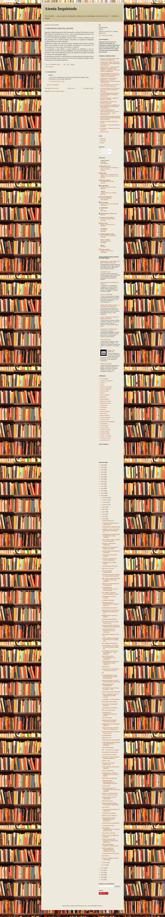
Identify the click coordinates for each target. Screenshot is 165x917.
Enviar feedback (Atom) (58, 91)
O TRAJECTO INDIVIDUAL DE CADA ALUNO (110, 523)
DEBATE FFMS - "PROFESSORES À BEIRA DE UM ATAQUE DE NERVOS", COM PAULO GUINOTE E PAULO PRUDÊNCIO (109, 69)
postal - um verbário (105, 436)
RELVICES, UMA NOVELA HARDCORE (109, 544)
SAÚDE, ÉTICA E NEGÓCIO (109, 815)
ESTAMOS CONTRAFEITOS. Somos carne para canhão (110, 794)
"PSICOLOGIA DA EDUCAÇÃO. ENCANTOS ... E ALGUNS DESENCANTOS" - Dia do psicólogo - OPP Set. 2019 (110, 80)
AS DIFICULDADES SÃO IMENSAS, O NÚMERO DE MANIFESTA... (110, 841)
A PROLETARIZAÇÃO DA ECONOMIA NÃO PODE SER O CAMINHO (111, 789)
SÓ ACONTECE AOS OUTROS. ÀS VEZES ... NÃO (110, 688)
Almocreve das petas (106, 387)
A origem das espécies (106, 380)
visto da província (105, 440)
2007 (102, 879)
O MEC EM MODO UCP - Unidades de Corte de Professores (109, 630)
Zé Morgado (104, 27)
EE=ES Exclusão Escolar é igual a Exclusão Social (111, 732)
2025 (102, 467)
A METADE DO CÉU (107, 801)
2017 (102, 486)
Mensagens (104, 149)
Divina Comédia (105, 239)
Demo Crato (104, 223)
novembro (105, 500)
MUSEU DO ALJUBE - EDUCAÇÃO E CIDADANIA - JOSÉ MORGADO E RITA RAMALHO (110, 63)
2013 (102, 495)
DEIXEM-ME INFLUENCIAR (109, 778)
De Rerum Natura (106, 180)
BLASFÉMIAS (104, 185)
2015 (102, 491)
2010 (102, 872)
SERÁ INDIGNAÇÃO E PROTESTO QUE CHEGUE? (110, 845)
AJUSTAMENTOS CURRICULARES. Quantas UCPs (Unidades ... (110, 589)
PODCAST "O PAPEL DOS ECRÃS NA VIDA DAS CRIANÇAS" (109, 59)
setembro (105, 504)
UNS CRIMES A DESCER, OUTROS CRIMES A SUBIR (110, 593)
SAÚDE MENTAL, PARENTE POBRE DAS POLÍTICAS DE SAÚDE (110, 774)
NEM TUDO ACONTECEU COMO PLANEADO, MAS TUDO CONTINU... (111, 580)
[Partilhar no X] (70, 64)
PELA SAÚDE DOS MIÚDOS (109, 643)
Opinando (51, 66)
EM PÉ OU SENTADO (108, 770)
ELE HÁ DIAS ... (106, 807)
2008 (102, 877)
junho (104, 511)
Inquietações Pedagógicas (107, 421)
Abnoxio (102, 382)
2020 (102, 479)
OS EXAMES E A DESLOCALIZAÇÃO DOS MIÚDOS (109, 714)
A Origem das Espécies (107, 217)
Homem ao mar (104, 419)
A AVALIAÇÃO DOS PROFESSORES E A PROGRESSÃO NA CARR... (110, 782)
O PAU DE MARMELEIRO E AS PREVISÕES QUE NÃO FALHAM (110, 695)
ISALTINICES (105, 855)
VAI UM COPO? (106, 786)
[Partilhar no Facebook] (72, 64)
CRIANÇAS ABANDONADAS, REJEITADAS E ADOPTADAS (110, 804)
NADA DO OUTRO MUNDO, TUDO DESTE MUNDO (109, 721)
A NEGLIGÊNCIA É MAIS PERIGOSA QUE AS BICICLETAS (108, 819)
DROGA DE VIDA (106, 737)
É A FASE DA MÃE (107, 717)
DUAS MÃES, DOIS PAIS (108, 833)
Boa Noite (103, 162)
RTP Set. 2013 (104, 132)
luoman (85, 905)
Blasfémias (103, 397)
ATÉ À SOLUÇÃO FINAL (108, 710)
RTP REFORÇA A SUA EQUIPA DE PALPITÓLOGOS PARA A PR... (110, 647)
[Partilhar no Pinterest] (74, 64)
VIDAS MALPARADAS (108, 747)
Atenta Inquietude (61, 8)
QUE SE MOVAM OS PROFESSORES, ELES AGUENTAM (109, 658)
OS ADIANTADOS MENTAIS (109, 619)
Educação (103, 140)
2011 (102, 870)
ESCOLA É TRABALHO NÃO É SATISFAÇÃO (110, 859)
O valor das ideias (105, 429)
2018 (102, 484)
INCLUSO (103, 173)
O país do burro (104, 427)
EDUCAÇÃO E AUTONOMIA (109, 701)
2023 (102, 472)
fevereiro (104, 862)
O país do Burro (105, 249)
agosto (104, 507)
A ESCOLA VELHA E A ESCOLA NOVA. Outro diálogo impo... (110, 728)
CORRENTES (104, 208)
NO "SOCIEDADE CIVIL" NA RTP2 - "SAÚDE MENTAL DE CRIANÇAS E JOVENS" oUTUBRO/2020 (110, 75)
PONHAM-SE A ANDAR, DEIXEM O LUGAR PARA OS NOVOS (111, 575)
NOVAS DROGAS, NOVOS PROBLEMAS (109, 798)
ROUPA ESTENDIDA (106, 363)
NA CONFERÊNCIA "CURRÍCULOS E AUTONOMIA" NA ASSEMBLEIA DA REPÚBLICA (110, 106)
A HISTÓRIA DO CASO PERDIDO (111, 740)
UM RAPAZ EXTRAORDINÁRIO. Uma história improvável (110, 669)
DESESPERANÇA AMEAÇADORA (111, 527)
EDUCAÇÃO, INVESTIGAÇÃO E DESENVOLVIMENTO (110, 757)
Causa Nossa (104, 405)
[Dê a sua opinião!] (69, 64)
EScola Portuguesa (105, 417)
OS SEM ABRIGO (106, 735)
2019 (102, 481)
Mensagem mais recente (52, 88)
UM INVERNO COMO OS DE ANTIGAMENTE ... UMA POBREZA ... (110, 652)
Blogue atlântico (104, 399)
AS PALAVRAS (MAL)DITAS (109, 608)
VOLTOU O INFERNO (106, 294)
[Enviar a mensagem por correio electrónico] (64, 64)
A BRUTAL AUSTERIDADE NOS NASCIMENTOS (110, 584)
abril (103, 516)
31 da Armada (104, 378)
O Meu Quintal (105, 160)
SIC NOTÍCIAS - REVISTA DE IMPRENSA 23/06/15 (108, 102)
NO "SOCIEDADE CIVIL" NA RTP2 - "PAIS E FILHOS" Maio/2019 (110, 85)
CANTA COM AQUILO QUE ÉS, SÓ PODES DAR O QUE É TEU (111, 681)
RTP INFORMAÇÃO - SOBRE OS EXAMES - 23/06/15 (109, 98)
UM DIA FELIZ (106, 666)
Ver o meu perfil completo (106, 35)
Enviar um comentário (53, 84)
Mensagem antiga (88, 88)
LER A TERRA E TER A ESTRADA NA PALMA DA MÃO (111, 540)
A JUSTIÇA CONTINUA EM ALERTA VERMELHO (109, 559)
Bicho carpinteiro (104, 395)
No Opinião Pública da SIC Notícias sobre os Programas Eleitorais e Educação (110, 90)
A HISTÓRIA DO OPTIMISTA (109, 708)
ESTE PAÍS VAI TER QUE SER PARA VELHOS (110, 622)
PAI (103, 673)
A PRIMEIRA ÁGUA (105, 272)
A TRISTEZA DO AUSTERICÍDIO (111, 823)
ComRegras (104, 228)
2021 (102, 476)
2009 (102, 875)
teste (102, 209)
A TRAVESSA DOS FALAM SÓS (110, 853)
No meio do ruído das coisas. (108, 219)
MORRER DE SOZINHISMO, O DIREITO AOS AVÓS (110, 548)
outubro (104, 502)
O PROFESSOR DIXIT (108, 520)
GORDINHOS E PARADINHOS (108, 329)
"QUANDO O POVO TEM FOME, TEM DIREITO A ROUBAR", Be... (111, 531)
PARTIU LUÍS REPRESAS (111, 351)
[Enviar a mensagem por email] (67, 64)
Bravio (102, 245)
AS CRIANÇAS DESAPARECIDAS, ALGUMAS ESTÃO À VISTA (110, 829)
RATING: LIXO (106, 760)
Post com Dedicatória (106, 198)
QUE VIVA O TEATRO (108, 568)
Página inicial (71, 88)
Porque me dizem (105, 434)
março (104, 518)
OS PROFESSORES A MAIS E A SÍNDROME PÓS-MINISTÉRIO (111, 626)
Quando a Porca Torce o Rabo (108, 187)
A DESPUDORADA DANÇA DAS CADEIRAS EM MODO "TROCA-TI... (110, 663)
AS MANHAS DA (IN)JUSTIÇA (110, 752)
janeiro (104, 865)
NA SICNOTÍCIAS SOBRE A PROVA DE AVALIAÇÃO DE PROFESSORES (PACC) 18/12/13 (110, 118)
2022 (102, 474)
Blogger (100, 905)
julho (103, 509)
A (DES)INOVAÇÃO (105, 339)
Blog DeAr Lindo (105, 166)
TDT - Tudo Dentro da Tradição (110, 750)
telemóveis (66, 34)
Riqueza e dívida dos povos (107, 224)
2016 (102, 488)
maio (103, 514)
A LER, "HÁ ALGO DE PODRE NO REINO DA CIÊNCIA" (109, 317)
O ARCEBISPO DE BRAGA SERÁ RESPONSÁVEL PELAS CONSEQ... (111, 536)
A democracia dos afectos (107, 250)
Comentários (104, 152)
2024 (102, 469)
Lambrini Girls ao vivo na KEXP (108, 192)
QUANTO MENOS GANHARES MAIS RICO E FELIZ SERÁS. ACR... (110, 640)
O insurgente (103, 423)
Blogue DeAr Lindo (105, 401)
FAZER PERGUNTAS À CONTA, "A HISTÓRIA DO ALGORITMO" (109, 305)
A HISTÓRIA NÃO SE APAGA (109, 566)
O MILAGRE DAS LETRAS (109, 754)
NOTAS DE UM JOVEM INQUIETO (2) (108, 763)
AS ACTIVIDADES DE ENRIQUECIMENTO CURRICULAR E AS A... (109, 850)
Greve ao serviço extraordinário (108, 235)
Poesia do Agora (104, 432)
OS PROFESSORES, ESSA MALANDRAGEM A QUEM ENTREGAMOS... (109, 677)
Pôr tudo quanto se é (106, 241)
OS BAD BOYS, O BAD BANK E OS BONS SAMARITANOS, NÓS (110, 262)
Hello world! (103, 230)
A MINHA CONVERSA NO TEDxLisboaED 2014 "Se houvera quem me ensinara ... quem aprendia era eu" (109, 112)
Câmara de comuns (105, 403)
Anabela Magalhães (106, 196)
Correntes (103, 409)
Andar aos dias (104, 391)
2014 (102, 493)
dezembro (105, 497)
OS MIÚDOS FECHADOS (109, 813)
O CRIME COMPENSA (108, 600)
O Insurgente (104, 202)
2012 (102, 868)
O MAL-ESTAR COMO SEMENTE (111, 692)
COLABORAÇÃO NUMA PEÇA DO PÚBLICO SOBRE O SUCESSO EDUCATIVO (109, 94)
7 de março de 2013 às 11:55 (57, 81)
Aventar (103, 191)
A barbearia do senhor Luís (109, 213)
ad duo (102, 384)
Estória (102, 142)
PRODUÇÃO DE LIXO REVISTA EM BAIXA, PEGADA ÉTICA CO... (110, 612)
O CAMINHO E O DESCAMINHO (111, 699)
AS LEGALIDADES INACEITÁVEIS (107, 571)
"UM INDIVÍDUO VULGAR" (107, 181)
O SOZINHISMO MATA (108, 825)
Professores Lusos (105, 438)
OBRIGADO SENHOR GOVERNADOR (108, 685)
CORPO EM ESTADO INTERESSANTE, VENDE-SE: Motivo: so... (110, 604)
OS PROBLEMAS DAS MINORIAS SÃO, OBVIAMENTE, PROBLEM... (111, 744)
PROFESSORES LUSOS (107, 234)
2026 (102, 465)
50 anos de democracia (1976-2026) (109, 203)
